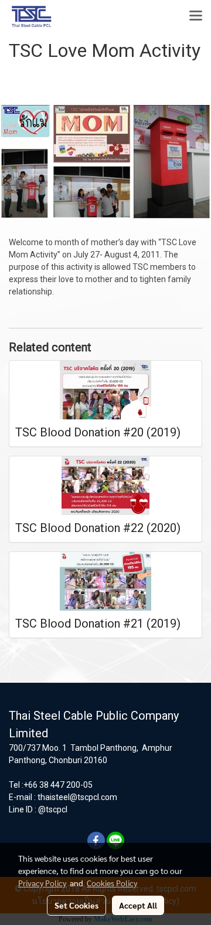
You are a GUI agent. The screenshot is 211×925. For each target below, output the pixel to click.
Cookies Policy (112, 882)
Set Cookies (76, 905)
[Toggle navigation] (196, 16)
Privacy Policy (42, 882)
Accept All (138, 905)
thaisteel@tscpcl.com (77, 797)
